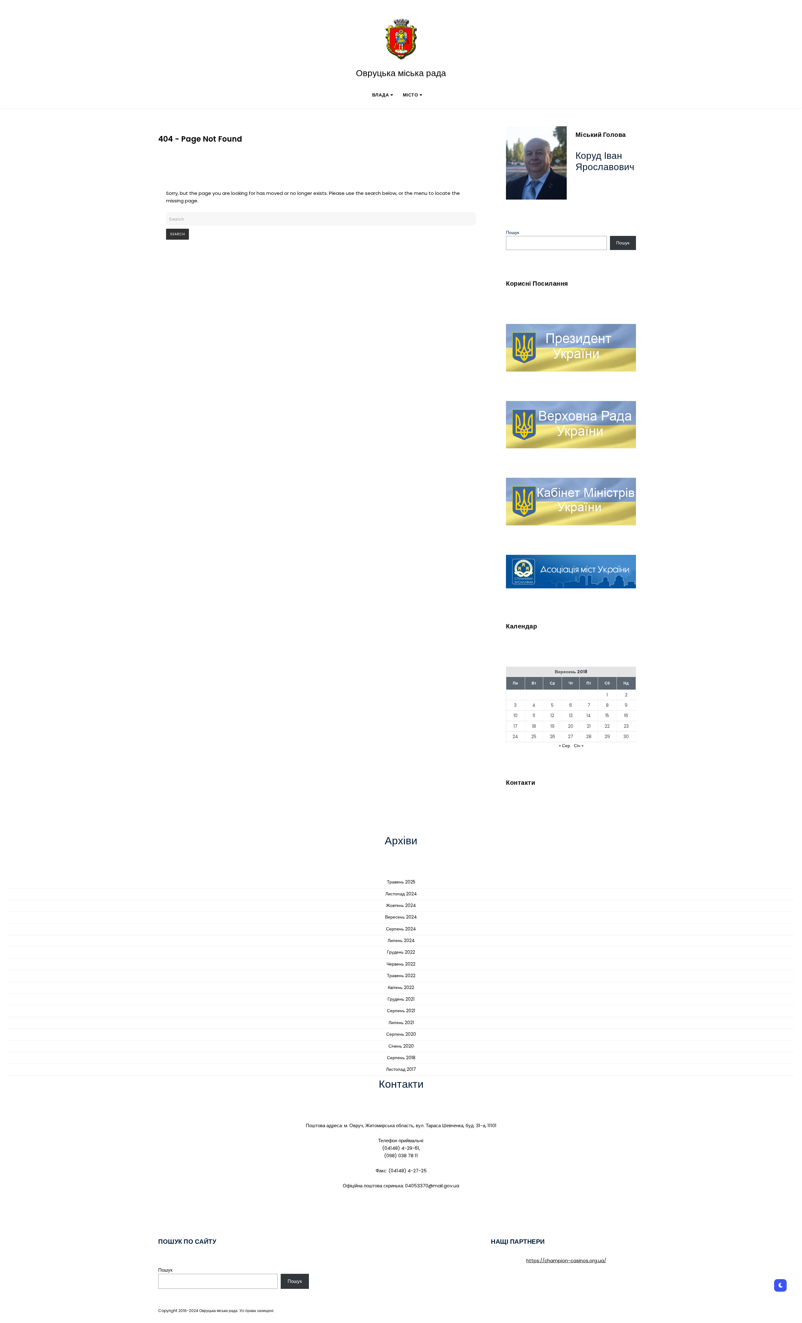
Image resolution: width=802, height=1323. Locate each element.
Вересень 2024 (401, 917)
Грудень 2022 (401, 952)
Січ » (578, 745)
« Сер (564, 745)
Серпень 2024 (401, 929)
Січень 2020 (401, 1046)
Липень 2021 (401, 1022)
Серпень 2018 (401, 1058)
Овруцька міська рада (401, 73)
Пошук (512, 232)
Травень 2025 (401, 882)
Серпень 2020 (401, 1034)
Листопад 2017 (401, 1069)
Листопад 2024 (401, 894)
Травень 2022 (401, 975)
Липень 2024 (401, 940)
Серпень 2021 (401, 1011)
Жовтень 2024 (401, 905)
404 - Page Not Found (200, 139)
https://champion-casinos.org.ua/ (566, 1260)
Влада (380, 95)
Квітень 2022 (401, 987)
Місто (410, 95)
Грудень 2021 (401, 999)
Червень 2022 (401, 964)
